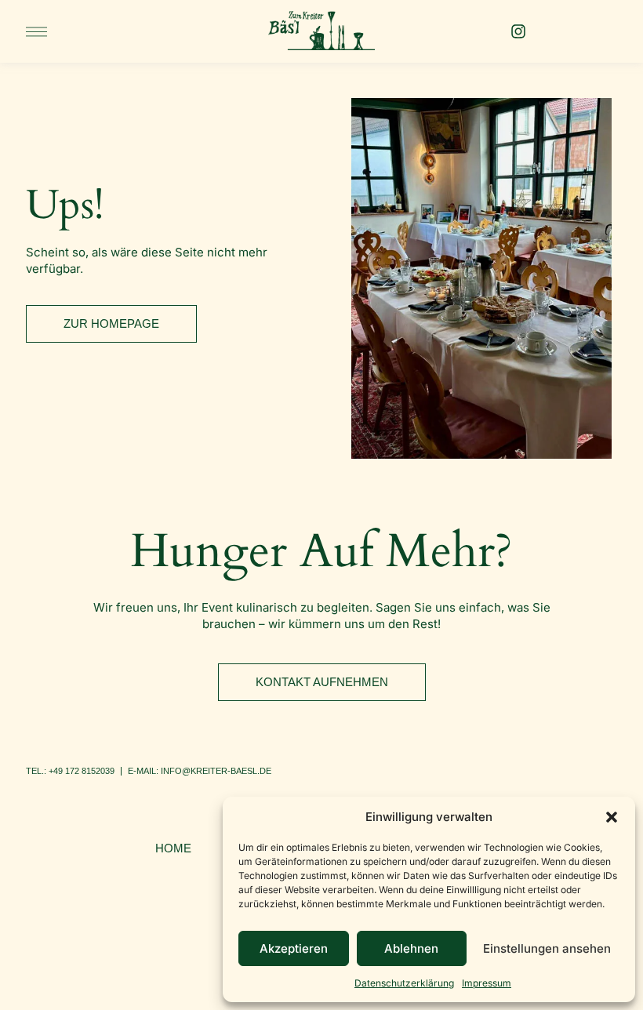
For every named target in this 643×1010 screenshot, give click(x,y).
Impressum (486, 983)
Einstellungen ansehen (547, 948)
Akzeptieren (294, 948)
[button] (611, 817)
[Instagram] (518, 31)
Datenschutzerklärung (404, 983)
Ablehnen (411, 948)
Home (173, 848)
